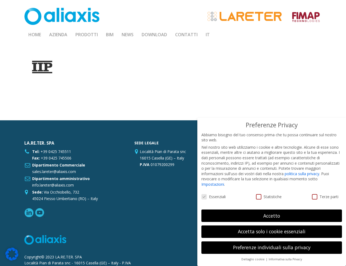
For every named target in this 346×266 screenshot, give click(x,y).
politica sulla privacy (302, 173)
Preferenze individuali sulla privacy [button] (272, 247)
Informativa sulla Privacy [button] (285, 259)
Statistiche (273, 196)
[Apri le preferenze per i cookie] (11, 259)
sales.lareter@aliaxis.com (54, 171)
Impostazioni (212, 184)
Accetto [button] (271, 215)
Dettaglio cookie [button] (253, 259)
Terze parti (329, 196)
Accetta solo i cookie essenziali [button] (271, 231)
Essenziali (217, 196)
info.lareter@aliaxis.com (53, 185)
